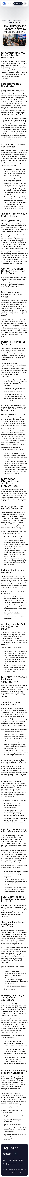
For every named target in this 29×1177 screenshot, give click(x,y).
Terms (16, 1172)
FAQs (21, 1160)
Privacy (11, 1172)
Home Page (7, 1160)
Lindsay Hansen (16, 22)
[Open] (25, 3)
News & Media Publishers (9, 20)
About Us (5, 1172)
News (15, 1160)
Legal (20, 1172)
